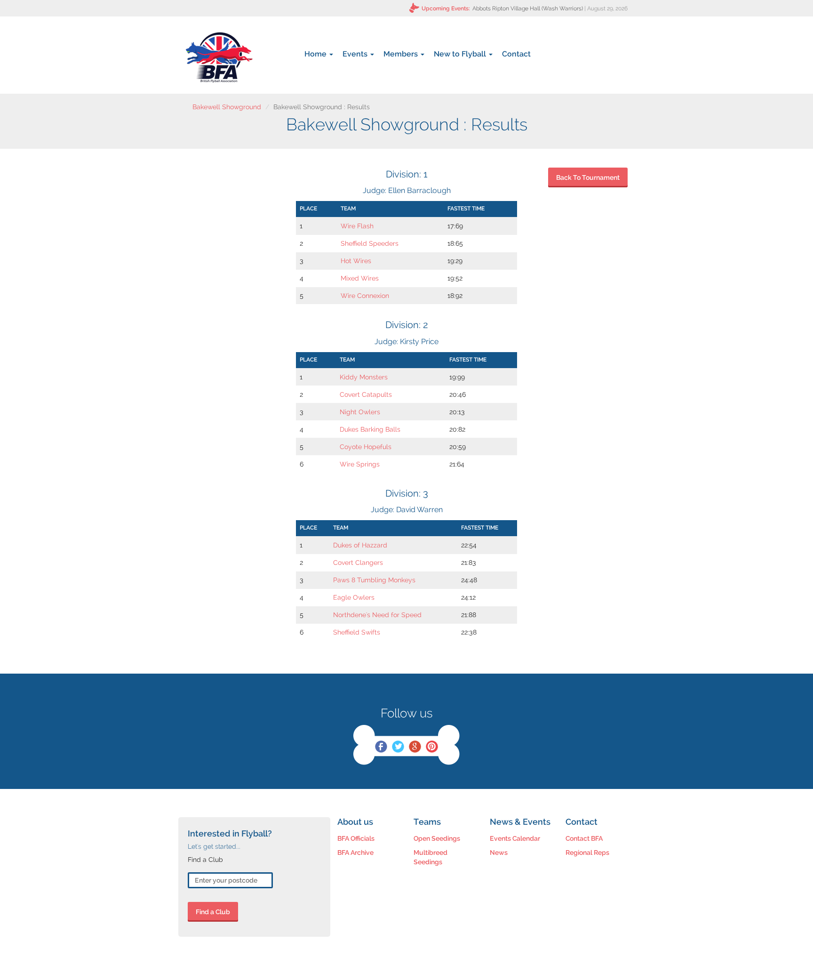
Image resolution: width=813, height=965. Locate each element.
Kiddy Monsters (364, 377)
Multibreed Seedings (430, 857)
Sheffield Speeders (370, 243)
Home (316, 53)
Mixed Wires (360, 278)
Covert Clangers (358, 562)
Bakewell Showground (226, 107)
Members (401, 53)
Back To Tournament (588, 177)
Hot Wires (356, 261)
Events (356, 53)
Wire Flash (357, 226)
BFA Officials (356, 838)
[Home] (219, 57)
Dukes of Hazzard (360, 545)
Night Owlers (360, 412)
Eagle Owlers (354, 597)
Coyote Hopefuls (365, 446)
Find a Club (213, 912)
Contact (516, 53)
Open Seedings (437, 838)
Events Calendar (515, 838)
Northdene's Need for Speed (377, 615)
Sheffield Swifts (356, 632)
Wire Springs (360, 464)
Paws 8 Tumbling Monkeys (374, 580)
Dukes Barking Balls (370, 429)
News (499, 852)
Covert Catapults (366, 394)
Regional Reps (587, 852)
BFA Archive (355, 852)
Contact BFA (584, 838)
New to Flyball (461, 53)
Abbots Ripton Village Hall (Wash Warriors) (527, 8)
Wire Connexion (365, 295)
